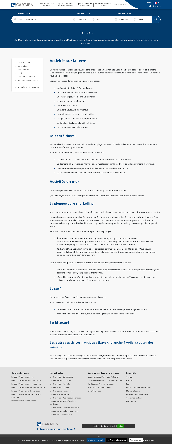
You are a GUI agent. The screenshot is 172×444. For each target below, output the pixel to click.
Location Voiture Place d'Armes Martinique (28, 387)
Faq (127, 384)
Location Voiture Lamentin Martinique (26, 391)
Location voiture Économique (61, 377)
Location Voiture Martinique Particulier (103, 377)
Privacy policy (149, 440)
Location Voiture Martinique (22, 377)
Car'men (129, 380)
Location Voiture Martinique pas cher (26, 384)
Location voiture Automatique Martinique (66, 398)
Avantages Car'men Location (99, 387)
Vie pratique (23, 66)
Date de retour (124, 13)
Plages (21, 83)
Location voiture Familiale (60, 384)
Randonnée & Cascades (28, 80)
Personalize (135, 440)
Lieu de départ (24, 13)
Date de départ (84, 13)
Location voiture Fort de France (23, 401)
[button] (42, 19)
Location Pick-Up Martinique (61, 415)
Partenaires (131, 401)
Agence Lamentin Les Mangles (84, 5)
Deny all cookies (117, 440)
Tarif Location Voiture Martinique (101, 384)
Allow (121, 426)
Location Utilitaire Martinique (61, 391)
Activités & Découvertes (28, 87)
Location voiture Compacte (60, 380)
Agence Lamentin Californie (103, 5)
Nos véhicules (120, 5)
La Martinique (24, 62)
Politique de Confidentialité (137, 394)
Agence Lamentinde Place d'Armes (65, 5)
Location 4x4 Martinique (59, 387)
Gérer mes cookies (134, 398)
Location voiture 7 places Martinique (64, 411)
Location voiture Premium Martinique (64, 408)
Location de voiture (26, 76)
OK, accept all (96, 440)
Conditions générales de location (139, 387)
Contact (129, 377)
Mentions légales (133, 391)
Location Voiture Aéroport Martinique (26, 380)
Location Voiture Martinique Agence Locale (105, 380)
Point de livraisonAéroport (46, 5)
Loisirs (20, 73)
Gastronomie (23, 69)
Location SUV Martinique (59, 394)
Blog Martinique (94, 391)
